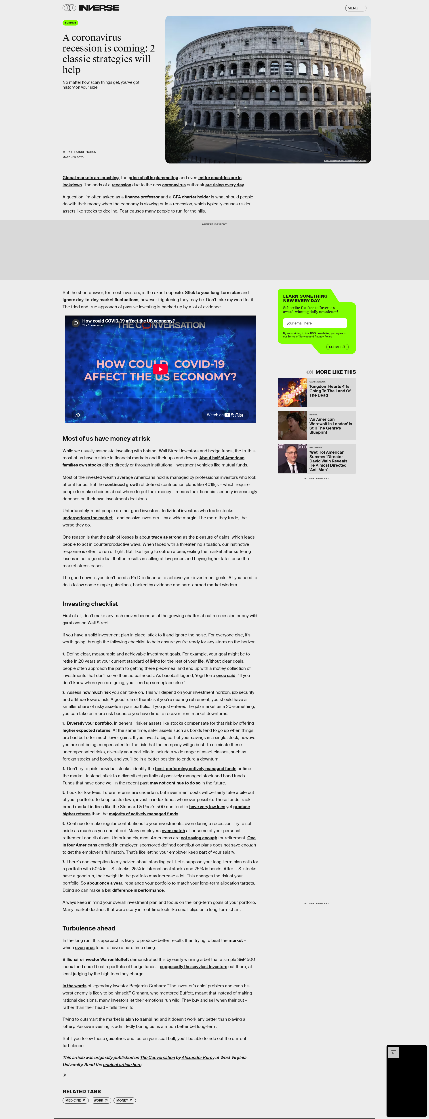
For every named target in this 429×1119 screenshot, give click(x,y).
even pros (85, 947)
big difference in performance (134, 890)
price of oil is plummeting (153, 177)
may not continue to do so (175, 783)
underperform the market (88, 518)
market (236, 940)
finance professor (142, 197)
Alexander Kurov (197, 1057)
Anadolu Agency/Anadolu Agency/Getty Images (345, 160)
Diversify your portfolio (89, 723)
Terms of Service (298, 336)
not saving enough (199, 838)
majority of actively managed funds (143, 814)
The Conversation (157, 1057)
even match (173, 830)
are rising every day (224, 185)
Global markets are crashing (91, 177)
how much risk (96, 692)
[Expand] (391, 1049)
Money (122, 1100)
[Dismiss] (421, 1049)
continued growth (122, 484)
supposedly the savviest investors (193, 966)
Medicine (73, 1100)
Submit (335, 347)
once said (226, 675)
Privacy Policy (323, 336)
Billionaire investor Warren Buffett (96, 959)
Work (98, 1100)
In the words (74, 986)
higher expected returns (86, 730)
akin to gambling (142, 1019)
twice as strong (166, 537)
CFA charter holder (191, 197)
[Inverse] (99, 8)
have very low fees (207, 807)
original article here (122, 1064)
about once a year (104, 883)
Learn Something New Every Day (305, 298)
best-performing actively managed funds (195, 768)
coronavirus (174, 185)
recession (121, 185)
